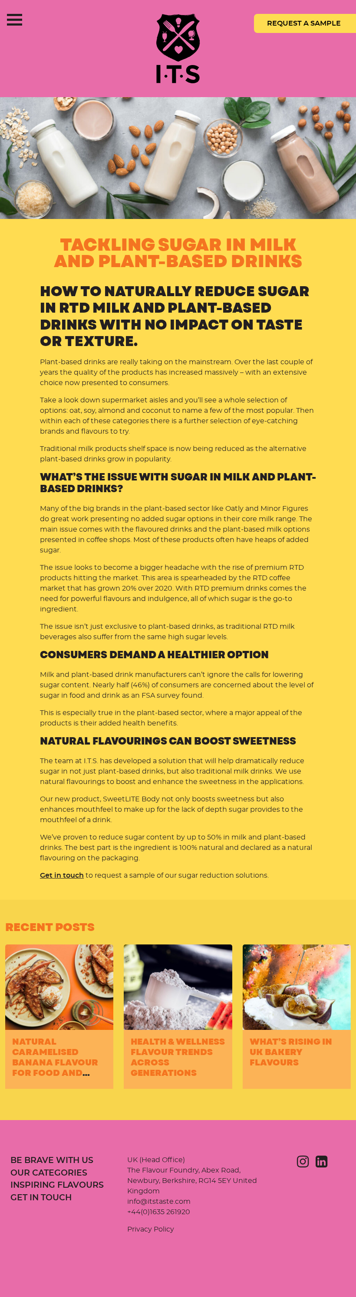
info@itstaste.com (159, 1201)
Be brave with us (51, 1161)
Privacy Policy (150, 1229)
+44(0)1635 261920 (158, 1212)
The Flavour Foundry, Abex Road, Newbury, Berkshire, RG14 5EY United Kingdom (192, 1181)
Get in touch (62, 875)
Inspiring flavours (57, 1185)
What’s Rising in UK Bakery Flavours (291, 1052)
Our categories (48, 1173)
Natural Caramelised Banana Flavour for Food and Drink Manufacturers (55, 1068)
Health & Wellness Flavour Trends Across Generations (178, 1057)
